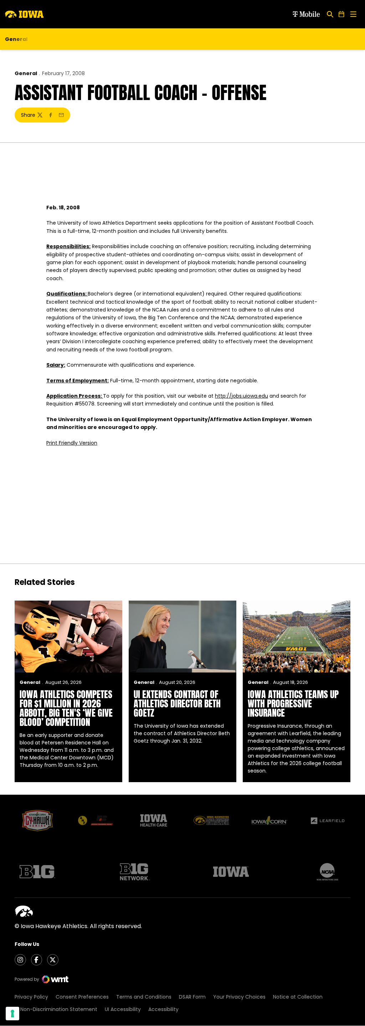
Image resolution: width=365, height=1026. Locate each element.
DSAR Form (192, 996)
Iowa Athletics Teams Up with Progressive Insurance (293, 703)
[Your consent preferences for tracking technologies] (12, 1013)
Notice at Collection (298, 996)
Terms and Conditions (143, 996)
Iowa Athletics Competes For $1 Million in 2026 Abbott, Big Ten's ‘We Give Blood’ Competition (66, 708)
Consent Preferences (82, 996)
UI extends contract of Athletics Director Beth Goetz (177, 703)
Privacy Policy (31, 996)
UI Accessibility (123, 1009)
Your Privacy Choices (239, 996)
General (26, 73)
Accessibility (163, 1009)
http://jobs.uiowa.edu (241, 395)
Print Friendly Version (71, 442)
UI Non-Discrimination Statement (56, 1009)
